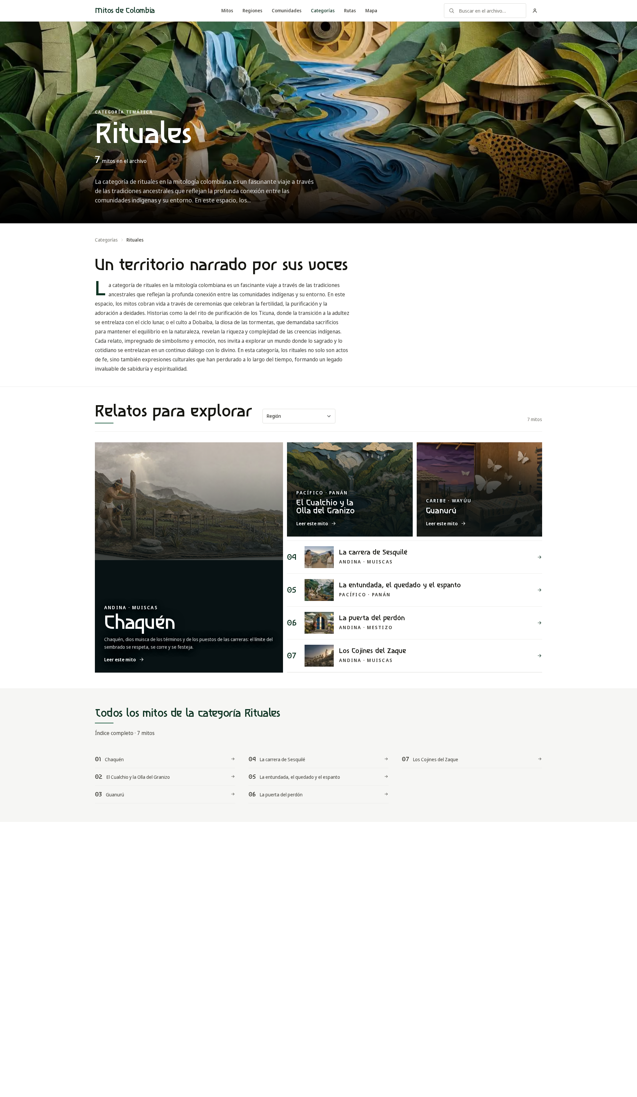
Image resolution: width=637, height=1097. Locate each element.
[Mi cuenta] (535, 10)
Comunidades (287, 10)
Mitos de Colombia (125, 10)
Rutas (350, 10)
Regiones (252, 10)
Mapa (371, 10)
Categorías (323, 10)
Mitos (227, 10)
